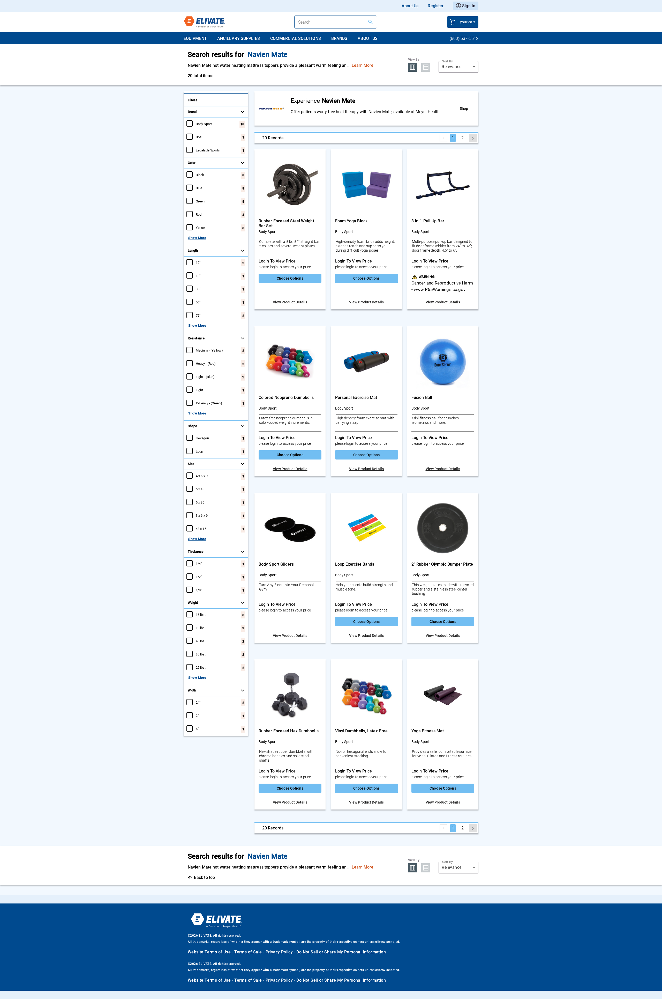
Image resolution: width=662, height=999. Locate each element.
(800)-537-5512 (464, 38)
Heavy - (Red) (206, 363)
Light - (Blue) (205, 376)
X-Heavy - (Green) (209, 403)
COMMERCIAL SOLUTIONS (295, 38)
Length (193, 250)
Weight (193, 602)
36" (198, 289)
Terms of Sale (248, 952)
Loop (199, 451)
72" (198, 315)
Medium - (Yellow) (209, 350)
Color (192, 163)
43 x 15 (201, 528)
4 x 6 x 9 (202, 476)
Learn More (363, 65)
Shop (464, 108)
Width (192, 690)
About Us (410, 5)
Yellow (201, 227)
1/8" (199, 590)
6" (197, 729)
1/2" (199, 577)
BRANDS (339, 38)
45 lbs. (201, 641)
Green (200, 201)
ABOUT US (368, 38)
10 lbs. (201, 628)
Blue (199, 188)
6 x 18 (200, 489)
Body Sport (204, 124)
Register (435, 5)
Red (198, 214)
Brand (192, 112)
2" (197, 715)
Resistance (196, 338)
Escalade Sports (208, 150)
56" (198, 302)
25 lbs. (201, 667)
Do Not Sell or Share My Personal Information (341, 952)
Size (191, 464)
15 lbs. (201, 614)
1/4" (199, 563)
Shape (192, 426)
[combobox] (458, 67)
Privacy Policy (279, 952)
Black (200, 175)
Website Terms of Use (209, 952)
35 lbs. (201, 654)
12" (198, 262)
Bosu (199, 137)
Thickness (196, 551)
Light (199, 390)
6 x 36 (200, 502)
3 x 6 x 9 (202, 515)
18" (198, 276)
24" (198, 702)
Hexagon (202, 438)
